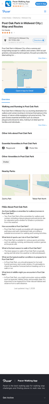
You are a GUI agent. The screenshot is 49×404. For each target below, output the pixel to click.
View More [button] (42, 58)
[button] (2, 3)
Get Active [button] (8, 397)
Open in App (41, 4)
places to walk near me (34, 388)
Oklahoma (16, 18)
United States (6, 18)
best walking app (22, 386)
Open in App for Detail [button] (24, 91)
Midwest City (26, 18)
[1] (6, 100)
